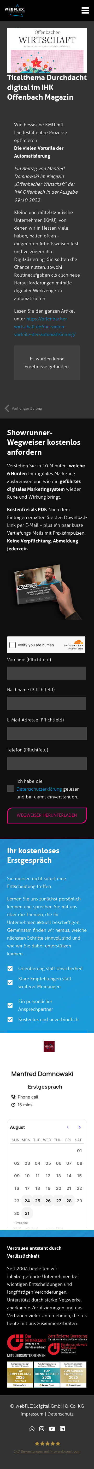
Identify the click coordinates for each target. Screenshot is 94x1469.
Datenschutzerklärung (39, 789)
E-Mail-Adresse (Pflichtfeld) (35, 720)
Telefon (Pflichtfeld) (27, 750)
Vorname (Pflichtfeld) (29, 659)
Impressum (32, 1414)
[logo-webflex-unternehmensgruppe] (15, 10)
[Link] (32, 1428)
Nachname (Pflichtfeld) (31, 689)
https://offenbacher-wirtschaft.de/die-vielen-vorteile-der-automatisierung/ (45, 326)
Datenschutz (60, 1414)
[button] (85, 10)
